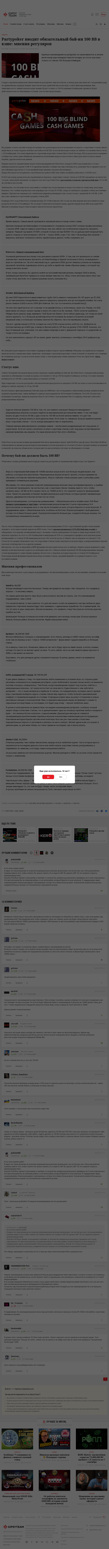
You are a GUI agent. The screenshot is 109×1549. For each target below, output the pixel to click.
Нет (60, 777)
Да (48, 777)
